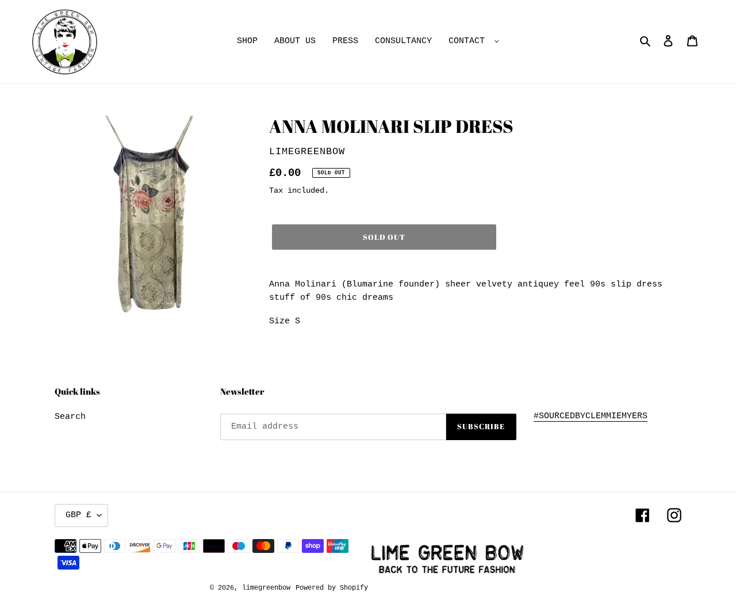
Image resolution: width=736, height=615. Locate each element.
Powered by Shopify (332, 588)
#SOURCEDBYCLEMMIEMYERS (590, 416)
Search (70, 417)
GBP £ (78, 515)
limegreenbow (266, 588)
